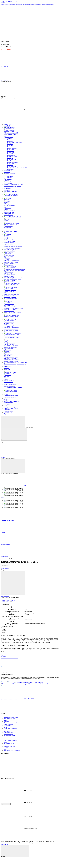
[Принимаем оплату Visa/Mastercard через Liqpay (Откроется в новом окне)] (14, 684)
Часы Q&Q (10, 153)
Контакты (33, 4)
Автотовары (7, 409)
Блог (37, 4)
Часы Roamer (10, 160)
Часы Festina (10, 145)
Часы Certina (10, 146)
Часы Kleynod (10, 149)
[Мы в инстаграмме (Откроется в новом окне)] (12, 28)
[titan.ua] (8, 671)
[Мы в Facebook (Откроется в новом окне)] (12, 16)
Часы (5, 398)
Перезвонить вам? (5, 81)
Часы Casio (10, 139)
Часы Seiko (10, 165)
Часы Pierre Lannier (12, 156)
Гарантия (16, 4)
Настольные (10, 177)
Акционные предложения (11, 395)
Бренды (6, 394)
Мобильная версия (29, 698)
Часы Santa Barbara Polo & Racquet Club (17, 167)
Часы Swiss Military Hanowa (14, 142)
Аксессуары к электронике (11, 407)
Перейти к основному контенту (9, 1)
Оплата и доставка (9, 4)
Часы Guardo (10, 163)
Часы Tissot (10, 144)
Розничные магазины (25, 4)
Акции (2, 4)
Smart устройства (8, 402)
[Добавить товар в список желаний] (13, 589)
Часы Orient (10, 141)
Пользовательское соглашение (46, 4)
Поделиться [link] (4, 628)
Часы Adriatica (10, 152)
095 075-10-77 (4, 80)
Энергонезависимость (10, 397)
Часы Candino (10, 169)
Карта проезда (4, 844)
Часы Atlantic (10, 151)
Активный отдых (8, 412)
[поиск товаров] (13, 422)
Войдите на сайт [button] (5, 596)
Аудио (5, 405)
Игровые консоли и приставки (15, 387)
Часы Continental (11, 166)
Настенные (10, 176)
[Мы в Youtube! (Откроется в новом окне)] (36, 16)
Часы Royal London (12, 148)
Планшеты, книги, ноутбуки (11, 401)
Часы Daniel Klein (11, 159)
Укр (5, 442)
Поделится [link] (3, 629)
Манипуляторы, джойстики (14, 388)
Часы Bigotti (10, 158)
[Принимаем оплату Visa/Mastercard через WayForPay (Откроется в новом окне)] (29, 682)
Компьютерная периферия (11, 408)
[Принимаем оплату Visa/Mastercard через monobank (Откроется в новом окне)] (42, 684)
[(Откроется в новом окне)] (4, 686)
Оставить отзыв (5, 568)
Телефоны (6, 400)
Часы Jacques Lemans (12, 162)
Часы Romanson (11, 155)
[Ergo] (2, 497)
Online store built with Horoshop (9, 699)
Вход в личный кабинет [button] (10, 740)
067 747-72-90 (4, 66)
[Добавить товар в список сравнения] (13, 577)
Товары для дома (8, 411)
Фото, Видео (7, 404)
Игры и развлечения (9, 414)
